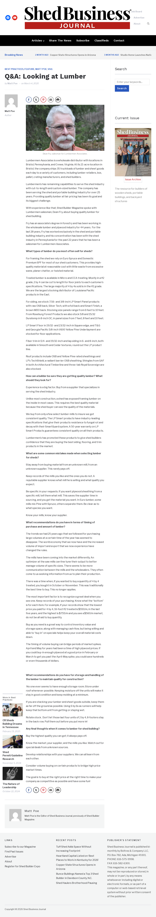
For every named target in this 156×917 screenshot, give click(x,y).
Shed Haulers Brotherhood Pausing (76, 882)
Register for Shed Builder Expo (22, 866)
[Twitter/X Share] (36, 99)
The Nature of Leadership (11, 786)
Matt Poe (41, 69)
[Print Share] (58, 99)
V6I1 (50, 69)
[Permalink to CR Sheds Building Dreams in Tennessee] (13, 710)
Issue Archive (133, 179)
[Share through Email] (51, 99)
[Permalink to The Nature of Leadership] (13, 773)
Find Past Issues (14, 851)
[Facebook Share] (29, 99)
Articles (37, 40)
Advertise (139, 17)
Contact (119, 40)
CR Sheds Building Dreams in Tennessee (12, 724)
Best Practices (14, 69)
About (137, 23)
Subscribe (82, 40)
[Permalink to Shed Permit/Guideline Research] (13, 741)
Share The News (60, 40)
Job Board (136, 11)
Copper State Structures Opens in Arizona (61, 55)
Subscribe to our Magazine (20, 846)
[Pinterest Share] (43, 99)
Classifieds (101, 40)
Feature (29, 69)
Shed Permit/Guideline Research (13, 755)
